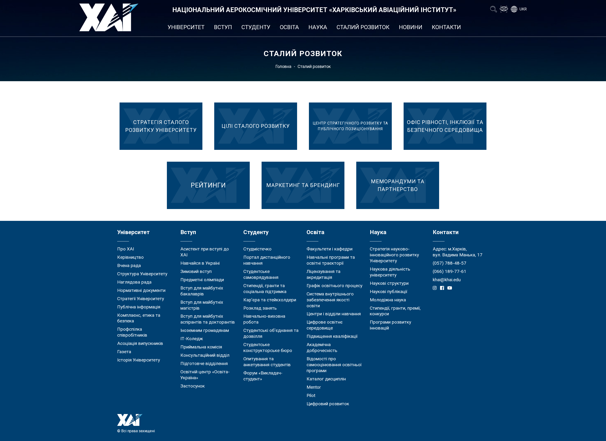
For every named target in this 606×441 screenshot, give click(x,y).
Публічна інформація (138, 307)
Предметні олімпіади (202, 279)
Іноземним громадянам (204, 330)
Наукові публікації (388, 291)
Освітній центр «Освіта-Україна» (205, 374)
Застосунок (192, 386)
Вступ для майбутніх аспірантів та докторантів (207, 319)
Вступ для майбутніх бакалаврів (201, 291)
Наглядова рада (134, 282)
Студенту (255, 27)
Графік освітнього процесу (334, 285)
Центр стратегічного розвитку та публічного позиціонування (350, 126)
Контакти (446, 27)
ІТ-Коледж (191, 338)
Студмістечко (257, 249)
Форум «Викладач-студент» (262, 376)
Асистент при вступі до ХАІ (204, 252)
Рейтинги (208, 185)
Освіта (289, 27)
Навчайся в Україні (200, 263)
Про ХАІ (125, 249)
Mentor (314, 387)
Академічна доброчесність (322, 347)
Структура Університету (142, 273)
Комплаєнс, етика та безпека (138, 318)
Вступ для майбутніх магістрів (201, 305)
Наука (317, 27)
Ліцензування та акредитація (323, 274)
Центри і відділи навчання (334, 313)
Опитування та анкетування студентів (267, 361)
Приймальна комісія (201, 347)
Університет (186, 27)
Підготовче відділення (204, 363)
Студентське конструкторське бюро (267, 347)
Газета (124, 351)
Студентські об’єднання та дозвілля (271, 333)
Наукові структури (389, 283)
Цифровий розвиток (328, 403)
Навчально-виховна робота (264, 319)
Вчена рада (129, 265)
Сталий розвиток (363, 27)
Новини (410, 27)
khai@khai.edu (447, 279)
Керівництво (130, 257)
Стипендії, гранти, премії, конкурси (395, 311)
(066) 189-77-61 (449, 271)
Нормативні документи (141, 290)
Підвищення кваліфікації (332, 336)
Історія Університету (138, 360)
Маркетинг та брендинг (303, 185)
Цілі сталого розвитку (256, 126)
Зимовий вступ (196, 271)
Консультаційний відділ (204, 355)
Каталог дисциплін (326, 379)
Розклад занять (260, 308)
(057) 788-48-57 (449, 263)
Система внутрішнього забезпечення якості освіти (330, 299)
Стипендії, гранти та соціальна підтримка (264, 288)
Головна (283, 66)
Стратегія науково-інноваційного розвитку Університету (394, 254)
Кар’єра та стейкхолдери (269, 300)
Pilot (311, 395)
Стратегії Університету (140, 298)
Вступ (223, 27)
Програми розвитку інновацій (390, 325)
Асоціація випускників (140, 343)
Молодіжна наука (388, 300)
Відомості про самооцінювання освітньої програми (334, 364)
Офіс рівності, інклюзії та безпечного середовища (445, 126)
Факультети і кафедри (329, 249)
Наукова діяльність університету (390, 272)
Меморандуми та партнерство (397, 185)
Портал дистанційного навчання (266, 260)
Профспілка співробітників (132, 332)
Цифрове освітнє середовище (325, 325)
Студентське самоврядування (260, 274)
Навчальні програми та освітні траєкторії (331, 260)
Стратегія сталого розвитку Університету (161, 126)
